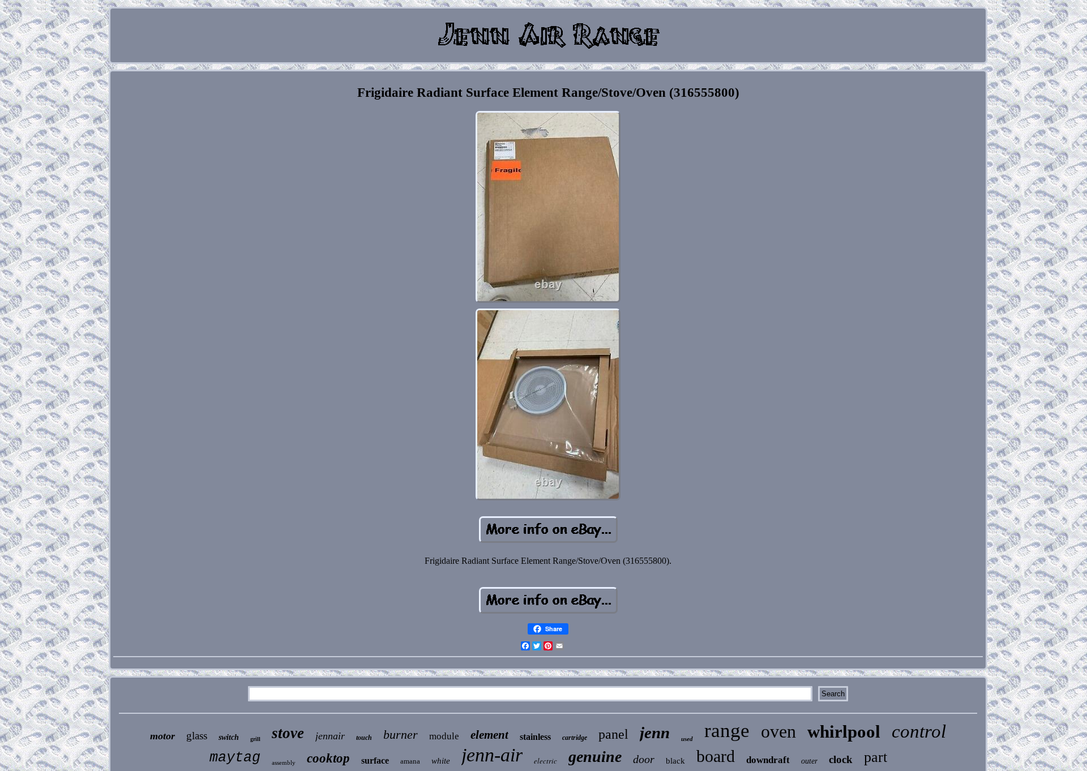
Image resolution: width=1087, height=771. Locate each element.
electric (545, 761)
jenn (655, 732)
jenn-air (492, 754)
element (489, 735)
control (919, 731)
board (715, 756)
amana (410, 761)
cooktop (328, 758)
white (440, 760)
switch (229, 737)
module (444, 736)
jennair (330, 736)
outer (809, 761)
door (643, 759)
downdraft (768, 760)
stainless (535, 737)
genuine (595, 756)
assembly (284, 762)
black (675, 760)
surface (375, 760)
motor (162, 736)
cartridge (574, 738)
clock (841, 759)
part (875, 757)
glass (196, 736)
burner (400, 734)
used (687, 738)
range (727, 730)
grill (255, 739)
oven (778, 731)
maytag (234, 757)
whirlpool (843, 732)
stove (288, 733)
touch (364, 738)
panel (613, 734)
